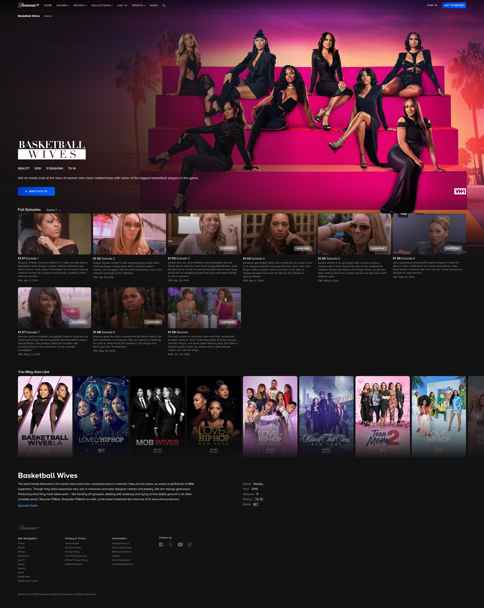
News (153, 5)
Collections (23, 556)
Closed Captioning (121, 548)
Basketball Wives (29, 16)
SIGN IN (432, 5)
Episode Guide (28, 505)
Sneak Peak (24, 577)
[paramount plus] (28, 5)
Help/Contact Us (120, 543)
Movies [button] (79, 5)
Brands (21, 568)
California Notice (73, 564)
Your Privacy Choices (76, 556)
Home (48, 5)
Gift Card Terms (73, 548)
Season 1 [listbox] (52, 210)
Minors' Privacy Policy (76, 560)
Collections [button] (101, 5)
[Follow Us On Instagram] (190, 544)
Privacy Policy (72, 552)
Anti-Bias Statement (122, 564)
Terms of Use (71, 543)
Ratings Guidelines (122, 552)
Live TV (122, 5)
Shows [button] (62, 5)
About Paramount (121, 560)
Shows (21, 548)
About (48, 16)
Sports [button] (138, 5)
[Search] (164, 5)
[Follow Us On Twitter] (170, 544)
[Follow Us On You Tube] (180, 544)
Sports (21, 564)
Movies (21, 552)
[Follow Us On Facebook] (161, 544)
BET (255, 504)
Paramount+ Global (28, 581)
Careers (116, 556)
